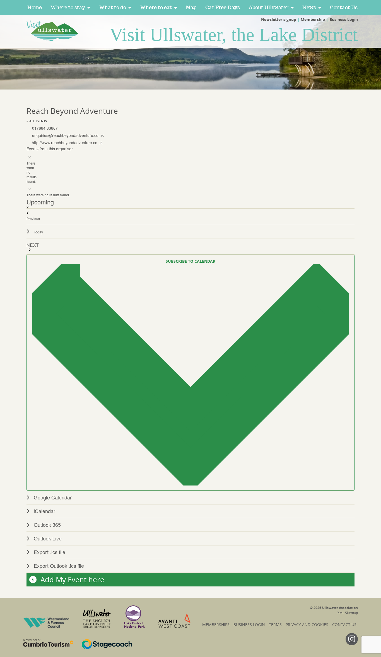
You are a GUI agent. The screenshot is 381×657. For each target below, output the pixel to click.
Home (34, 7)
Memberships (216, 624)
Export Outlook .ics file (59, 565)
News (309, 7)
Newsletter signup (278, 19)
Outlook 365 (47, 524)
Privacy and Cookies (307, 624)
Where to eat (156, 7)
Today (38, 232)
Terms (275, 624)
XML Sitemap (347, 612)
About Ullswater (268, 7)
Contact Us (344, 7)
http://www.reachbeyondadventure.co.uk (67, 142)
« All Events (36, 121)
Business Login (343, 19)
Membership (313, 19)
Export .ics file (49, 551)
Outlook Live (48, 538)
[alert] (28, 168)
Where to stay (67, 7)
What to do (112, 7)
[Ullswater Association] (52, 30)
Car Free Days (222, 7)
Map (191, 7)
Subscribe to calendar (190, 261)
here (96, 579)
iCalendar (44, 511)
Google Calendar (53, 497)
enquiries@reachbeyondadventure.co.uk (68, 135)
